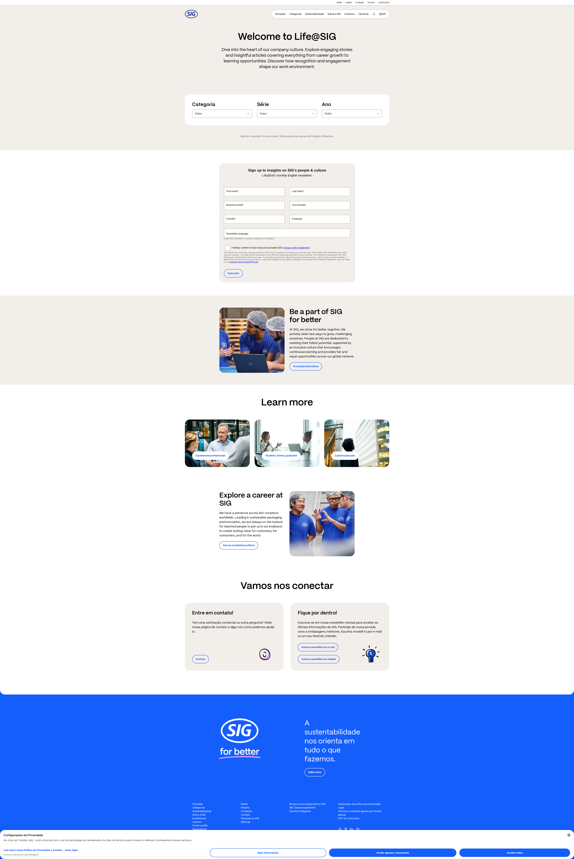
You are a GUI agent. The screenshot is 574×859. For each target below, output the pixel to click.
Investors (349, 14)
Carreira (196, 822)
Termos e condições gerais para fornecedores (360, 813)
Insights (348, 2)
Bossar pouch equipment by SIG (307, 804)
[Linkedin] (353, 829)
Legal (341, 807)
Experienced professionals (210, 455)
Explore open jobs (345, 455)
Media (339, 2)
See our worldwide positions (239, 545)
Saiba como (315, 772)
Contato (371, 2)
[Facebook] (341, 829)
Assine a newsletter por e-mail (318, 647)
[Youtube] (359, 829)
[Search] (374, 14)
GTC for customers (348, 818)
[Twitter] (347, 829)
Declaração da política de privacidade (359, 804)
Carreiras (363, 14)
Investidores (199, 818)
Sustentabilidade (314, 14)
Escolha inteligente (300, 811)
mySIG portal (383, 2)
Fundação (360, 2)
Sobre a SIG (334, 14)
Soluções (280, 14)
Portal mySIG (199, 825)
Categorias (295, 14)
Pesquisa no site (250, 818)
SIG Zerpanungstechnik (302, 807)
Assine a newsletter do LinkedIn (318, 659)
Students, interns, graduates (281, 455)
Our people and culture (305, 366)
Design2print (199, 829)
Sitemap (245, 822)
